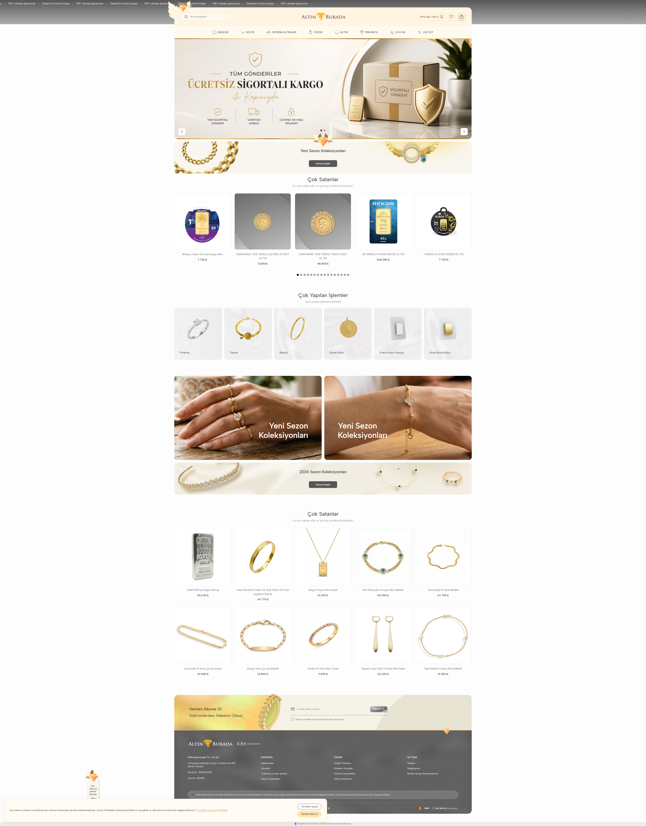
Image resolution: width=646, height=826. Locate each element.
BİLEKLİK (223, 32)
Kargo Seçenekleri (271, 778)
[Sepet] (461, 17)
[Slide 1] (321, 130)
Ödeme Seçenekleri (345, 773)
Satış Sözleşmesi (343, 778)
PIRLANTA (371, 32)
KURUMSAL (267, 757)
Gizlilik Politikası (342, 763)
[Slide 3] (304, 275)
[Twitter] (328, 808)
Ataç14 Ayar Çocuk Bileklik (263, 668)
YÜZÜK (318, 32)
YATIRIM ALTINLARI (284, 32)
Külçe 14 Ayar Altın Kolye (323, 590)
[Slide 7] (318, 275)
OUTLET (428, 32)
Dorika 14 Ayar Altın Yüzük (322, 668)
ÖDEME (338, 757)
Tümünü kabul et (309, 814)
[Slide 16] (348, 275)
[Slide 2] (325, 130)
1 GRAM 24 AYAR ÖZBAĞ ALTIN (443, 254)
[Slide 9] (325, 275)
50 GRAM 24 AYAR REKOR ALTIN (383, 254)
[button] (185, 17)
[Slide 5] (311, 275)
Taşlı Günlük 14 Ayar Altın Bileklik (443, 668)
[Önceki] (181, 131)
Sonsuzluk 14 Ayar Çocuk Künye (203, 668)
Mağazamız (413, 768)
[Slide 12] (335, 275)
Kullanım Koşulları (343, 768)
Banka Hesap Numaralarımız (422, 773)
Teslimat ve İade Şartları (274, 773)
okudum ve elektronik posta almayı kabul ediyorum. (319, 719)
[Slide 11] (331, 275)
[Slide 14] (341, 275)
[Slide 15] (345, 275)
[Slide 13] (338, 275)
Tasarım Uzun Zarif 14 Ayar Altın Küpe (383, 668)
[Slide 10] (328, 275)
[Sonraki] (464, 131)
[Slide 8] (321, 275)
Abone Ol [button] (378, 709)
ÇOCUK (400, 32)
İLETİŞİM (412, 757)
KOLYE (250, 32)
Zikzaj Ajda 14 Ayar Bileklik (443, 590)
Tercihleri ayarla (309, 806)
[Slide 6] (315, 275)
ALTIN (344, 32)
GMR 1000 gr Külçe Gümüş (203, 590)
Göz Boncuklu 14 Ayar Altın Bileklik (383, 590)
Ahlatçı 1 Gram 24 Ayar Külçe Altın (202, 254)
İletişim (411, 763)
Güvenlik (265, 768)
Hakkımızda (267, 763)
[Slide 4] (308, 275)
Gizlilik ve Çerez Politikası (212, 810)
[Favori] (451, 16)
